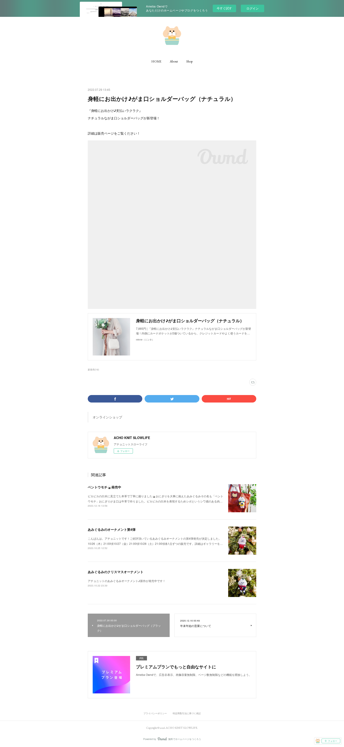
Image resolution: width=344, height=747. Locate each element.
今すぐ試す (224, 8)
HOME (156, 61)
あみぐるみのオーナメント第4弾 (111, 529)
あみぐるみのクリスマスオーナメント (115, 571)
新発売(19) (93, 369)
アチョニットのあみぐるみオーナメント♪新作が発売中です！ (126, 581)
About (174, 61)
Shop (189, 61)
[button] (156, 61)
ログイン (252, 8)
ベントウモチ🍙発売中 (104, 487)
